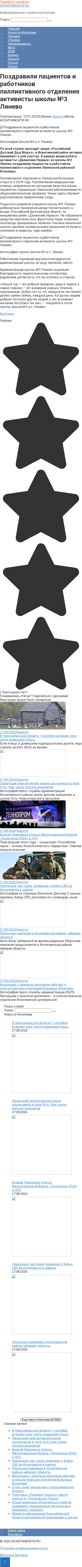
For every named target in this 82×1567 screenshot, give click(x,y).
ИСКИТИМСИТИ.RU (14, 6)
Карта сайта (16, 1530)
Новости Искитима (22, 32)
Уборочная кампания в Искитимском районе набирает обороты (39, 1344)
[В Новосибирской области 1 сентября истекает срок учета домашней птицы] (42, 1063)
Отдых (13, 66)
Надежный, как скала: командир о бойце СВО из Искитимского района (42, 1266)
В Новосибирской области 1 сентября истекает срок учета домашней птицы (40, 1025)
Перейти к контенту (14, 2)
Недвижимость (19, 44)
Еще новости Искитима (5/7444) (41, 1419)
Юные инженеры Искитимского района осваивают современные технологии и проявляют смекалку (41, 1506)
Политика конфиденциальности (24, 1548)
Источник (7, 314)
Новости (59, 116)
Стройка (14, 40)
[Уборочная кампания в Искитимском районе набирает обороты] (42, 1382)
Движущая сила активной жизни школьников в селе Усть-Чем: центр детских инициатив (39, 785)
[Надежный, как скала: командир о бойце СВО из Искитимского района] (42, 1305)
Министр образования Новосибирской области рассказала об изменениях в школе (45, 1515)
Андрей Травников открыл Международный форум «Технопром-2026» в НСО (44, 1186)
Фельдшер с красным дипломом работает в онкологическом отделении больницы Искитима (36, 986)
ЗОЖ (11, 51)
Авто (11, 47)
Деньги (13, 59)
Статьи (13, 63)
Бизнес (13, 55)
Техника (14, 36)
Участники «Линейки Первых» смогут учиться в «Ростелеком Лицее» (40, 1496)
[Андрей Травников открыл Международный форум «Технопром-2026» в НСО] (42, 1227)
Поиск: (5, 19)
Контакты (15, 1534)
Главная (14, 29)
